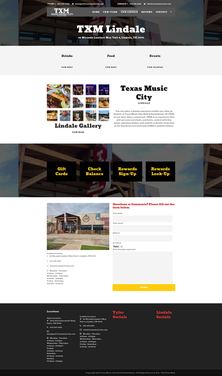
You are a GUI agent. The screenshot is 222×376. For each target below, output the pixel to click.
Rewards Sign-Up (127, 172)
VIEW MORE (78, 132)
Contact (161, 12)
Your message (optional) (124, 249)
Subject (116, 233)
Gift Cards (61, 172)
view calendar (155, 67)
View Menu (67, 67)
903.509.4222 (63, 4)
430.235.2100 (135, 4)
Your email (118, 223)
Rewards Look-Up (160, 172)
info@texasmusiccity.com (159, 4)
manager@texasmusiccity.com (89, 4)
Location (117, 243)
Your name (118, 213)
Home (96, 12)
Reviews (146, 12)
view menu (111, 67)
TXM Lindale (129, 12)
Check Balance (94, 172)
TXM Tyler (110, 12)
